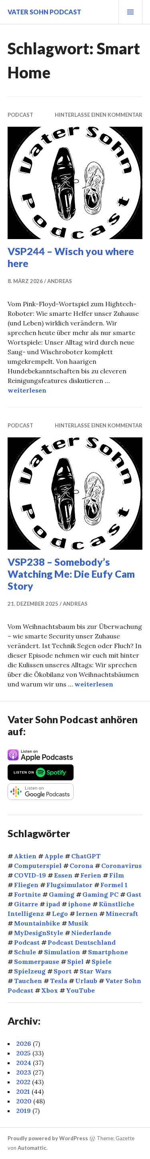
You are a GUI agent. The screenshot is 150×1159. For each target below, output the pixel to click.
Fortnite (27, 894)
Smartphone (108, 952)
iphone (79, 904)
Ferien (90, 875)
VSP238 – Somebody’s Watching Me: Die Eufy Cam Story (71, 574)
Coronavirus (121, 866)
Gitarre (26, 904)
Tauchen (28, 981)
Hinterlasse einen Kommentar (98, 115)
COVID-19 (30, 875)
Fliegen (26, 885)
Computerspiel (38, 866)
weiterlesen (27, 390)
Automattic (32, 1148)
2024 (23, 1063)
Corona (81, 866)
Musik (78, 923)
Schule (25, 952)
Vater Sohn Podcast (44, 12)
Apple (53, 856)
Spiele (102, 962)
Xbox (49, 990)
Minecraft (122, 914)
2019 (23, 1111)
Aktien (25, 856)
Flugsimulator (69, 885)
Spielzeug (30, 971)
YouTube (80, 990)
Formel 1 (114, 885)
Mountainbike (37, 923)
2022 (23, 1082)
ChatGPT (86, 856)
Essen (63, 875)
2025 (23, 1053)
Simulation (62, 952)
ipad (53, 904)
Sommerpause (36, 962)
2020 (24, 1101)
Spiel (75, 962)
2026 (23, 1043)
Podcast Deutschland (82, 942)
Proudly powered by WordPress (48, 1138)
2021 (23, 1091)
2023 (23, 1072)
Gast (133, 894)
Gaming (61, 894)
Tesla (58, 981)
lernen (87, 914)
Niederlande (91, 933)
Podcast (20, 115)
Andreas (59, 281)
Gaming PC (100, 894)
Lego (60, 914)
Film (116, 875)
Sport (63, 971)
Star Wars (95, 971)
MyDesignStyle (38, 933)
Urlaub (86, 981)
